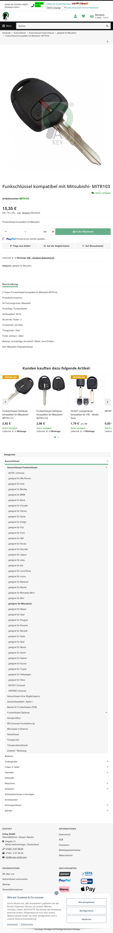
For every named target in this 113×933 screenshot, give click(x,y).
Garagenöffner (14, 717)
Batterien (9, 756)
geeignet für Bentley (17, 489)
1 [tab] (55, 437)
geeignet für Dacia (16, 516)
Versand (26, 212)
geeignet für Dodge (17, 521)
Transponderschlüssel (17, 745)
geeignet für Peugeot (18, 619)
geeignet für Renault (17, 630)
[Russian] (84, 4)
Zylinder (8, 810)
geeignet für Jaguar (17, 554)
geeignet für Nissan (17, 609)
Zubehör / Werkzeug (16, 750)
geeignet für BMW (16, 494)
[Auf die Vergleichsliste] (23, 379)
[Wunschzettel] (83, 16)
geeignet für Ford (16, 532)
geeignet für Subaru (17, 658)
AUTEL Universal (16, 472)
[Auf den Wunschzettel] (31, 379)
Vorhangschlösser (13, 805)
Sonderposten (11, 799)
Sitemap (6, 884)
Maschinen (10, 783)
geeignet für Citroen (17, 510)
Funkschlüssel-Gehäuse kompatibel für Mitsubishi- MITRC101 (15, 414)
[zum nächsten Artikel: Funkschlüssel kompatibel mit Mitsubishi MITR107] (108, 41)
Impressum (64, 844)
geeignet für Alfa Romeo (19, 478)
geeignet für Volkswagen (19, 674)
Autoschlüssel (12, 461)
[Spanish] (87, 4)
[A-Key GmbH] (5, 16)
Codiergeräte (11, 761)
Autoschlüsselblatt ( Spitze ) (20, 701)
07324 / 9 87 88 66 (14, 848)
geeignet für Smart (17, 652)
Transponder (13, 739)
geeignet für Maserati (18, 581)
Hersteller (9, 772)
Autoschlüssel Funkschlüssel (22, 467)
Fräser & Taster (12, 766)
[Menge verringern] (6, 231)
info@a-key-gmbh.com (16, 857)
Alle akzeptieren (86, 902)
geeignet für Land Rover (19, 570)
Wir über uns (8, 873)
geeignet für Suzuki (17, 663)
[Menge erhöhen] (52, 231)
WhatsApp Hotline (39, 4)
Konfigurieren (86, 910)
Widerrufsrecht (66, 855)
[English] (73, 4)
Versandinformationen (12, 889)
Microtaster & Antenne (17, 728)
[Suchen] (107, 26)
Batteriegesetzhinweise (69, 850)
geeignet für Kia (15, 565)
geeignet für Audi (16, 483)
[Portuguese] (82, 4)
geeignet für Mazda (17, 587)
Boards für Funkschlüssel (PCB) (22, 707)
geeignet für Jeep (16, 560)
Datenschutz (64, 834)
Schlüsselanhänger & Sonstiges (19, 794)
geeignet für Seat (16, 641)
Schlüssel (9, 788)
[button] (75, 16)
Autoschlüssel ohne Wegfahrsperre (23, 696)
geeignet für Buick (16, 500)
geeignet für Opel (16, 614)
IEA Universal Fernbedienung (21, 723)
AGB (61, 839)
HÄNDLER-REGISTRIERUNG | (58, 4)
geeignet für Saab (16, 636)
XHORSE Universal (17, 690)
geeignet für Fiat (16, 527)
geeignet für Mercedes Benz (21, 592)
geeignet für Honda (17, 543)
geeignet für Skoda (17, 647)
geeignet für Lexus (17, 576)
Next (108, 401)
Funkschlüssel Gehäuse (18, 712)
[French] (75, 4)
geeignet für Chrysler (18, 505)
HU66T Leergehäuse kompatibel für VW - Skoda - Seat (85, 414)
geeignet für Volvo (16, 679)
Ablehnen (86, 919)
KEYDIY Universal (16, 685)
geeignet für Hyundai (18, 549)
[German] (77, 4)
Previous (5, 401)
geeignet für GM (16, 538)
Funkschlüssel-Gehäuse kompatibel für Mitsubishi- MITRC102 (49, 414)
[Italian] (80, 4)
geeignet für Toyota (17, 668)
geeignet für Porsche (18, 625)
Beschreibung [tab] (10, 284)
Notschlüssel (13, 734)
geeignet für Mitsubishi (21, 265)
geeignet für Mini (16, 598)
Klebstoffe (9, 777)
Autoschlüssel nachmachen (15, 879)
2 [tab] (58, 437)
